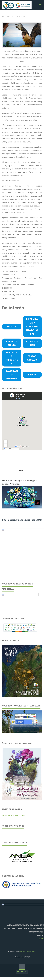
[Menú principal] (39, 5)
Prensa (7, 17)
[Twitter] (26, 972)
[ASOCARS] (16, 5)
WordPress (31, 951)
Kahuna (22, 951)
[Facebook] (18, 972)
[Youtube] (22, 972)
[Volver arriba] (22, 967)
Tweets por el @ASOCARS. (14, 815)
